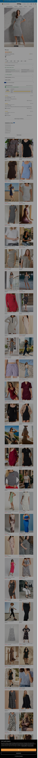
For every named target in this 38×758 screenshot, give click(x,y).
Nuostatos (18, 753)
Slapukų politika (24, 745)
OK (18, 749)
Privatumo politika (30, 745)
